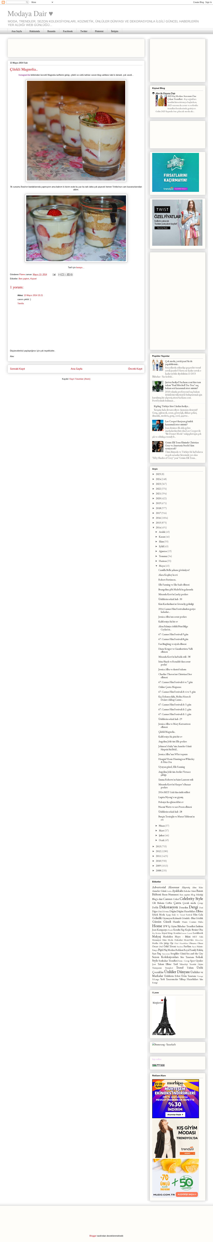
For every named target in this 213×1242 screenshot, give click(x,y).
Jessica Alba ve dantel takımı (172, 669)
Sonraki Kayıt (17, 368)
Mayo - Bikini (183, 936)
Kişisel (33, 278)
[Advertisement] (66, 47)
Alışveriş (186, 887)
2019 (158, 503)
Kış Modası (156, 933)
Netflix (155, 943)
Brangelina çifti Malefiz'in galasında (175, 589)
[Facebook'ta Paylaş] (68, 274)
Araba (169, 891)
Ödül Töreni (170, 946)
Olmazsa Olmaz (196, 943)
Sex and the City (194, 953)
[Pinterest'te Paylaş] (71, 274)
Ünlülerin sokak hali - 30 (170, 599)
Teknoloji (183, 964)
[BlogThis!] (62, 274)
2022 (158, 488)
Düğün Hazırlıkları (186, 911)
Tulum (190, 967)
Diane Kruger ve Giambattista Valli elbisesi (175, 650)
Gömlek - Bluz (188, 918)
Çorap (200, 902)
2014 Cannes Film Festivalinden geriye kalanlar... (177, 610)
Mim (164, 939)
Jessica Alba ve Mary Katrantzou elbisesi (174, 725)
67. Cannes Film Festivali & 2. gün (174, 709)
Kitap (170, 933)
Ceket (176, 899)
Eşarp (168, 914)
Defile (155, 907)
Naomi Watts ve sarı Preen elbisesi (175, 806)
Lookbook (198, 933)
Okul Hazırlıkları (181, 943)
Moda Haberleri (175, 939)
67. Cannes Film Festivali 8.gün (173, 639)
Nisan (162, 825)
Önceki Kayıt (135, 368)
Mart (162, 830)
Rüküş (200, 950)
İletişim (114, 31)
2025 (158, 474)
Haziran (163, 561)
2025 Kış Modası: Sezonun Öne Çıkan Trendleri (181, 98)
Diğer (155, 911)
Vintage (200, 976)
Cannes (167, 899)
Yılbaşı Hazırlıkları (188, 979)
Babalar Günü (190, 890)
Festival (189, 914)
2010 (158, 861)
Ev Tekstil (181, 914)
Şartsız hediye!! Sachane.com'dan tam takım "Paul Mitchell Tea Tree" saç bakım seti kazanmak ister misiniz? (183, 385)
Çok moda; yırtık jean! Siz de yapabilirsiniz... (178, 363)
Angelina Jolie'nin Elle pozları (172, 741)
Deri (201, 907)
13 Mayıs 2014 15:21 (33, 295)
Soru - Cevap (184, 960)
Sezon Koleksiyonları (165, 957)
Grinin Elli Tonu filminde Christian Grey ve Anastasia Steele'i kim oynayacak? (182, 445)
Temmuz (163, 556)
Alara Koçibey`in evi (168, 574)
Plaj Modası (169, 950)
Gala (200, 914)
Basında (51, 31)
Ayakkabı (177, 891)
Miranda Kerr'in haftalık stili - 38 (174, 656)
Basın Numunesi (170, 894)
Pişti (160, 950)
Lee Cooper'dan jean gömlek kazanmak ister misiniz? (179, 423)
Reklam (179, 950)
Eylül (161, 546)
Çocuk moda (189, 903)
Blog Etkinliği (197, 894)
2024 (158, 479)
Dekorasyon (168, 907)
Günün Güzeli (161, 922)
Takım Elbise (165, 964)
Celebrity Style (191, 898)
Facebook (68, 31)
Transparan (157, 967)
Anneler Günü (159, 891)
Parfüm (187, 946)
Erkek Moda (158, 914)
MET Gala (197, 936)
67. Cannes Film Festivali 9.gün (173, 634)
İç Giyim (172, 926)
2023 (158, 484)
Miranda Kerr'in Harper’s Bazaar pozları (174, 786)
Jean (154, 929)
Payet (194, 946)
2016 (158, 517)
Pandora (180, 946)
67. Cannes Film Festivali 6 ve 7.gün (175, 682)
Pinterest (99, 31)
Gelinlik (157, 918)
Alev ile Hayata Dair (165, 93)
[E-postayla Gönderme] (54, 274)
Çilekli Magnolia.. (166, 731)
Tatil (175, 964)
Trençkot (169, 967)
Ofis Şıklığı (164, 943)
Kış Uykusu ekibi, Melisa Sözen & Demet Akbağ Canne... (174, 698)
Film (195, 914)
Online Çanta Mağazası (169, 687)
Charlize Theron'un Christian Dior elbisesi (175, 676)
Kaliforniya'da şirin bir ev (170, 736)
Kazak (170, 930)
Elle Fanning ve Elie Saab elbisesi (173, 584)
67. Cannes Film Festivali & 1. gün (174, 714)
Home (157, 925)
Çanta (177, 903)
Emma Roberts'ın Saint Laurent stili (175, 779)
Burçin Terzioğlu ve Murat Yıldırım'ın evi (176, 818)
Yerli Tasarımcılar (169, 979)
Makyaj (156, 936)
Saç (159, 953)
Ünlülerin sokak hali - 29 (170, 719)
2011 (158, 856)
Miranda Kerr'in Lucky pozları (173, 594)
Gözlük (199, 918)
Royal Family (190, 950)
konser (184, 933)
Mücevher (199, 940)
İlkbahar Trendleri (186, 926)
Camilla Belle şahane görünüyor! (174, 570)
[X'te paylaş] (65, 274)
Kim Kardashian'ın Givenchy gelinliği (176, 604)
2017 (158, 513)
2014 (158, 527)
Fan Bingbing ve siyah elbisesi (172, 644)
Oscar (155, 946)
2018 (158, 508)
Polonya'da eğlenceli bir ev (171, 802)
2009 (158, 865)
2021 (158, 493)
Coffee (169, 903)
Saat (154, 953)
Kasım (162, 536)
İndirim (199, 926)
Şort (154, 964)
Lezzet (189, 933)
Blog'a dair (157, 899)
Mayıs (162, 565)
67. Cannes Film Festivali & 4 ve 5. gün (177, 691)
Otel (161, 946)
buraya (79, 267)
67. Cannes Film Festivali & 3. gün (174, 704)
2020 (158, 498)
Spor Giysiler (196, 960)
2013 (158, 846)
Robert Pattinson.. (167, 579)
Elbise (199, 911)
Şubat (162, 835)
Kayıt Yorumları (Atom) (80, 379)
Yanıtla (20, 303)
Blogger (93, 1236)
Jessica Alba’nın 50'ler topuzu (172, 754)
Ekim (161, 541)
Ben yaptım (24, 278)
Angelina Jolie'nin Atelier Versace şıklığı (174, 773)
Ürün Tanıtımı (188, 976)
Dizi (160, 911)
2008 (158, 870)
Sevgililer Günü (178, 953)
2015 (158, 522)
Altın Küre (197, 887)
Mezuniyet (156, 939)
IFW (165, 926)
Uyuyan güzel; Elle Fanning (171, 766)
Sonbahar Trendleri (168, 960)
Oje (171, 943)
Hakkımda (34, 31)
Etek (174, 914)
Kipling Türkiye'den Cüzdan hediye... (171, 406)
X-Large (155, 979)
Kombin (177, 933)
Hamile (176, 921)
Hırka (200, 921)
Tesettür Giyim (196, 964)
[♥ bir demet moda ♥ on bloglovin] (164, 1034)
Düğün (172, 911)
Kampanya (162, 929)
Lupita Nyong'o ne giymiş (170, 797)
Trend (179, 967)
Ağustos (163, 551)
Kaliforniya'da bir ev (168, 621)
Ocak (162, 840)
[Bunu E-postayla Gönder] (59, 274)
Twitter (83, 31)
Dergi (193, 907)
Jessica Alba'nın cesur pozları (172, 616)
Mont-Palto (189, 939)
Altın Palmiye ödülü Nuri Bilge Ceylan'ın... (173, 628)
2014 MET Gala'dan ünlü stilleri (174, 792)
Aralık (162, 531)
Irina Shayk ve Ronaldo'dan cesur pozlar (174, 663)
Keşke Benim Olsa (194, 929)
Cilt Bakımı (158, 903)
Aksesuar (173, 887)
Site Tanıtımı (187, 957)
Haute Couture (189, 921)
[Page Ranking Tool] (158, 1065)
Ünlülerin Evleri (172, 976)
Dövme (165, 911)
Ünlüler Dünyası (177, 971)
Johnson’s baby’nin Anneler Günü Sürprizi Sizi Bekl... (174, 748)
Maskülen (168, 936)
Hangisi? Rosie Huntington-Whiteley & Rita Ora (176, 760)
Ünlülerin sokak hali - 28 (170, 811)
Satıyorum (166, 953)
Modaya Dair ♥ (30, 13)
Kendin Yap (179, 929)
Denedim (183, 907)
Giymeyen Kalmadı (171, 918)
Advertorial (159, 887)
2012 (158, 851)
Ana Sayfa (16, 31)
